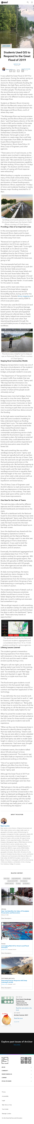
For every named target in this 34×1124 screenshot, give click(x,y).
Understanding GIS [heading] (7, 1074)
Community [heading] (5, 1071)
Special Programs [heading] (6, 1081)
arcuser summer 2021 (13, 881)
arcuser (6, 46)
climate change (26, 878)
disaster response (9, 883)
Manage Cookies (6, 1114)
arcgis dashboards (16, 878)
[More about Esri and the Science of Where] (5, 1060)
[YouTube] (29, 1062)
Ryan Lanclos (5, 826)
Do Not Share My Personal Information (12, 1118)
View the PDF (16, 1022)
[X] (26, 1058)
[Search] (27, 2)
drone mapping (23, 296)
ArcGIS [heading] (3, 1067)
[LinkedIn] (29, 1058)
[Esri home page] (4, 2)
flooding (18, 883)
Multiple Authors (4, 949)
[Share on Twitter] (10, 70)
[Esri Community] (22, 1062)
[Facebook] (22, 1058)
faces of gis (6, 878)
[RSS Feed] (22, 70)
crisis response (23, 881)
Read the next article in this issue (24, 1009)
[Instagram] (26, 1062)
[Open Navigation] (32, 2)
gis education (26, 883)
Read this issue (18, 1018)
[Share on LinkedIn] (18, 70)
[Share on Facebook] (14, 70)
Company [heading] (4, 1078)
